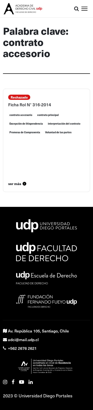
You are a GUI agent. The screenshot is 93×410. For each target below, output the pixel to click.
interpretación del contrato (64, 123)
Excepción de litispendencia (26, 123)
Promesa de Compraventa (24, 132)
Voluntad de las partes (58, 132)
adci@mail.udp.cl (23, 339)
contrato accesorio (20, 115)
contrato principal (48, 115)
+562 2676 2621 (22, 348)
